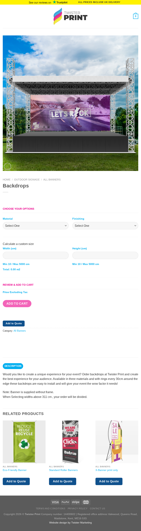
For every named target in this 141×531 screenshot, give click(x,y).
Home (6, 179)
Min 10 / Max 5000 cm (16, 264)
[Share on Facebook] (13, 339)
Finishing (78, 218)
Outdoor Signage (27, 179)
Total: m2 (11, 269)
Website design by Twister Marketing (70, 522)
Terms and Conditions (50, 508)
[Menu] (5, 16)
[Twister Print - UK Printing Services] (70, 16)
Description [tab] (13, 366)
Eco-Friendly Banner (15, 470)
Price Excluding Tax (15, 292)
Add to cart (17, 303)
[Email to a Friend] (26, 339)
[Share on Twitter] (19, 339)
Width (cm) (9, 248)
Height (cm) (79, 248)
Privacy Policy (78, 508)
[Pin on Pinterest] (33, 339)
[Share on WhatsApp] (6, 339)
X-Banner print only (106, 470)
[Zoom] (7, 166)
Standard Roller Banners (63, 470)
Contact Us (97, 508)
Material (8, 218)
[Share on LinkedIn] (39, 339)
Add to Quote (14, 323)
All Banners (52, 179)
